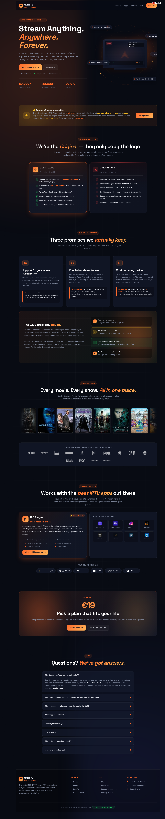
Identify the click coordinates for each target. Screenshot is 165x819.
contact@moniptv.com (138, 785)
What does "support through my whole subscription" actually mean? (72, 697)
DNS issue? (105, 786)
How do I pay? (50, 732)
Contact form (135, 789)
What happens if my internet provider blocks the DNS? (67, 706)
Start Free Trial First (98, 628)
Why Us (118, 6)
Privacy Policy (106, 793)
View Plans (50, 67)
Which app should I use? (54, 715)
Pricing (134, 6)
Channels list (78, 793)
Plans (75, 786)
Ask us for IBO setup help (34, 552)
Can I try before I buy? (54, 724)
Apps (126, 6)
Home (75, 782)
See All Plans (75, 628)
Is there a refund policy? (55, 750)
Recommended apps (109, 789)
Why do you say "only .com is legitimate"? (62, 675)
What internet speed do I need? (58, 741)
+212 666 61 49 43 (137, 781)
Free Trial (151, 5)
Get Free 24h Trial (29, 67)
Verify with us (144, 116)
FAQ (141, 6)
